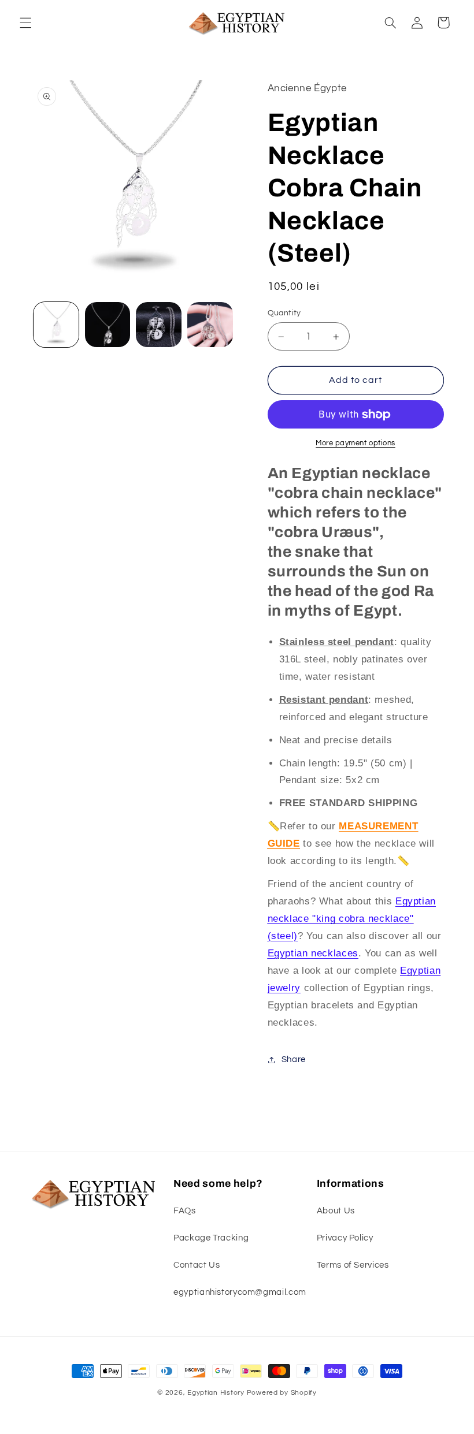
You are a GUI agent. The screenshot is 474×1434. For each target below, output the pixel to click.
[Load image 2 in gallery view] (107, 324)
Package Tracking (211, 1238)
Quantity (284, 313)
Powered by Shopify (282, 1393)
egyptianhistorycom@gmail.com (239, 1292)
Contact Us (196, 1265)
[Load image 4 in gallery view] (209, 324)
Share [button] (294, 1059)
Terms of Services (353, 1265)
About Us (336, 1210)
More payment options (355, 443)
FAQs (184, 1210)
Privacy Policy (345, 1238)
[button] (25, 22)
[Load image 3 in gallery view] (158, 324)
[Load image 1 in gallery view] (56, 324)
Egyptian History (216, 1393)
